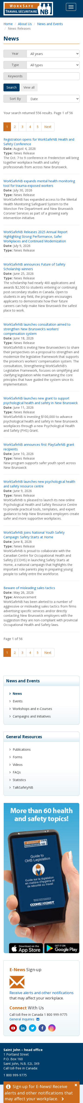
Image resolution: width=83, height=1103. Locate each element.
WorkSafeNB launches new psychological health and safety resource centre (39, 483)
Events (18, 701)
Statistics (19, 780)
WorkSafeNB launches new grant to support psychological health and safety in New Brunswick (40, 400)
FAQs (17, 772)
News (17, 693)
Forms (17, 757)
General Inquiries (22, 1019)
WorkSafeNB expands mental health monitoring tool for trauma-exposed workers (39, 183)
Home (8, 24)
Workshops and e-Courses (32, 708)
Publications (22, 749)
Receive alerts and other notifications (41, 992)
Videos (18, 764)
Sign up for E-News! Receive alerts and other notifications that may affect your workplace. (39, 1093)
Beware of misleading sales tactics (29, 588)
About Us (25, 24)
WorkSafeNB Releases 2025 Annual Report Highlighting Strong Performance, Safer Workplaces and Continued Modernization (35, 236)
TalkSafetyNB (23, 787)
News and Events (50, 24)
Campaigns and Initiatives (32, 716)
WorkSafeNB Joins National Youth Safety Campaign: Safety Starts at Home (34, 534)
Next (47, 126)
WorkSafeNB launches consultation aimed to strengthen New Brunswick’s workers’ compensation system (37, 329)
